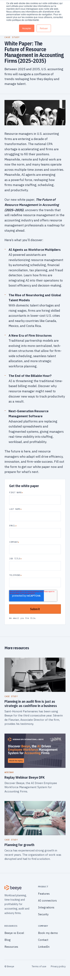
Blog (7, 940)
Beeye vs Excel (14, 933)
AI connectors (47, 900)
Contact (43, 940)
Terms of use (39, 966)
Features (44, 893)
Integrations (46, 907)
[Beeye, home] (18, 887)
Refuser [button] (44, 28)
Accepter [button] (26, 28)
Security (43, 914)
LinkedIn (43, 946)
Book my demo (48, 933)
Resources (11, 946)
